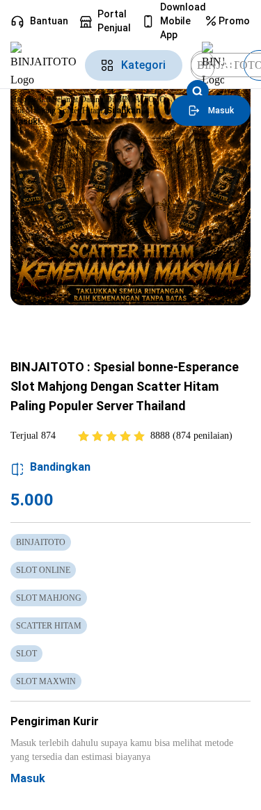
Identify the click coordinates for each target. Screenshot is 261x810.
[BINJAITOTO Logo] (43, 65)
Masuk (27, 778)
